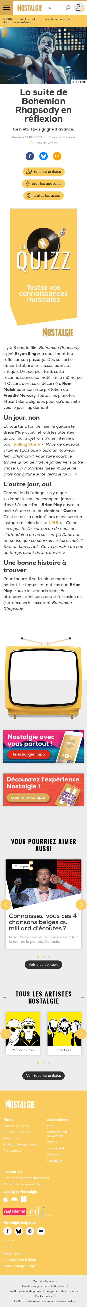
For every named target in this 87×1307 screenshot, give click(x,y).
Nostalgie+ (55, 1161)
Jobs (7, 1247)
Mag (50, 1126)
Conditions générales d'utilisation (43, 1286)
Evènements (56, 1148)
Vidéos (52, 1142)
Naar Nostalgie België (19, 1266)
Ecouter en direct (16, 1126)
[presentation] (5, 904)
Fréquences (12, 1151)
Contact (9, 1241)
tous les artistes (47, 171)
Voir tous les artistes (43, 1075)
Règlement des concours (62, 1291)
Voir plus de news (43, 964)
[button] (38, 956)
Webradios (11, 1138)
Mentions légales (43, 1281)
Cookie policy (43, 1296)
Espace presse (14, 1253)
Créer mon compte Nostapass (26, 1178)
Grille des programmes (20, 1144)
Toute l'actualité (27, 19)
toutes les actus (46, 195)
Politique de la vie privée (25, 1291)
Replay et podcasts (18, 1132)
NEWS (7, 19)
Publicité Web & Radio (20, 1260)
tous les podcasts (46, 183)
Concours (54, 1154)
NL (50, 8)
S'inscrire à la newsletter (57, 1134)
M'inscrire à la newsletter (22, 1184)
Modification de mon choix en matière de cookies (43, 1301)
